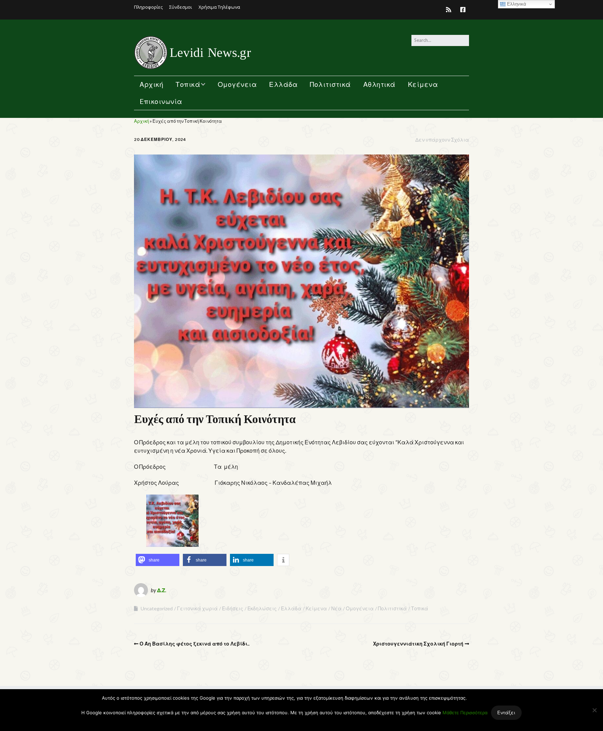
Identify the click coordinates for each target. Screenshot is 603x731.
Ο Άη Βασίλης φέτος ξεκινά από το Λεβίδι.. (195, 644)
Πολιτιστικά (330, 84)
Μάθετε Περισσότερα (464, 712)
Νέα (336, 608)
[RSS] (450, 9)
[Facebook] (463, 9)
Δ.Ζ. (161, 590)
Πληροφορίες (148, 7)
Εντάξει (506, 712)
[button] (157, 560)
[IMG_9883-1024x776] (172, 544)
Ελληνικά (516, 4)
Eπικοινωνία (161, 101)
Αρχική (151, 84)
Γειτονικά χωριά (197, 608)
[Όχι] (594, 710)
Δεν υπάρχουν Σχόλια (442, 140)
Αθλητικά (379, 84)
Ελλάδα (283, 84)
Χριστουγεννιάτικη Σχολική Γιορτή (418, 644)
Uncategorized (157, 608)
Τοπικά (188, 84)
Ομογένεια (237, 84)
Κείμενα (423, 84)
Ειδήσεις (232, 608)
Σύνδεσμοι (180, 7)
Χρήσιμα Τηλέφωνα (219, 7)
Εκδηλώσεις (262, 608)
